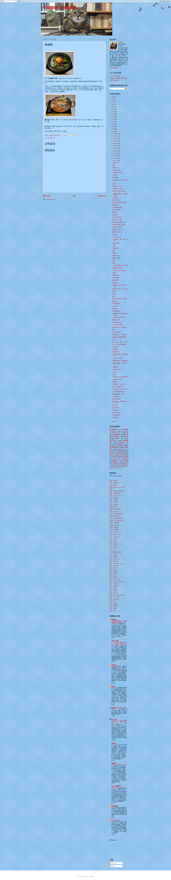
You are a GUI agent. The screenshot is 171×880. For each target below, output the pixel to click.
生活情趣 (119, 445)
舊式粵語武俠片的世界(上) (119, 224)
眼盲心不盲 (115, 205)
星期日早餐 (115, 167)
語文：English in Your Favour (117, 581)
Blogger (91, 876)
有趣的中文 (115, 214)
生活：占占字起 (114, 543)
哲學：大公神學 (114, 480)
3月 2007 (115, 155)
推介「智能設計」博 (117, 386)
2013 (112, 116)
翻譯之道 (115, 460)
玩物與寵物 (114, 447)
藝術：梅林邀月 (114, 572)
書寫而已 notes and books (118, 707)
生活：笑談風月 (114, 554)
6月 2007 (115, 148)
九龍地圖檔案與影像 (116, 666)
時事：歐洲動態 (114, 504)
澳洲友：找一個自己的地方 (116, 520)
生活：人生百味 (114, 538)
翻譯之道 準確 (116, 320)
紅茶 (113, 260)
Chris (121, 42)
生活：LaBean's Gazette (116, 534)
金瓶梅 (114, 291)
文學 (119, 432)
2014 (112, 114)
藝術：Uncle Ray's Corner (116, 563)
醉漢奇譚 (114, 282)
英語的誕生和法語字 (117, 268)
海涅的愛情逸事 (116, 209)
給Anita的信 (114, 744)
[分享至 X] (71, 135)
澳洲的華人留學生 (117, 227)
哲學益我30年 (115, 352)
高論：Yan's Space (114, 597)
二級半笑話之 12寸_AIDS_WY (120, 389)
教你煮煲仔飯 (115, 170)
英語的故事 (115, 410)
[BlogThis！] (70, 135)
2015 (112, 112)
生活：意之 (112, 550)
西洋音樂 (121, 455)
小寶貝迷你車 (115, 396)
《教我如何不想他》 (117, 172)
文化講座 (121, 463)
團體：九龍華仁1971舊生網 (117, 491)
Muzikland (114, 719)
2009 (112, 126)
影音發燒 (125, 460)
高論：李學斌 (113, 608)
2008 (112, 129)
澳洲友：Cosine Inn (115, 511)
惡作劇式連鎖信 (116, 311)
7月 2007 (115, 146)
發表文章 (114, 863)
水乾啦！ (114, 245)
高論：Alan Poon (114, 593)
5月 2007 (115, 151)
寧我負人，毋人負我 (116, 709)
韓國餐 (114, 253)
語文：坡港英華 (114, 586)
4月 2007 (115, 153)
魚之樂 (113, 686)
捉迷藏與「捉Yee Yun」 (118, 229)
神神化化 (112, 455)
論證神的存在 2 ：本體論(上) (119, 334)
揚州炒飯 (114, 405)
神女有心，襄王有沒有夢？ (119, 191)
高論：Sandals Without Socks (117, 595)
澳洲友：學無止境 (114, 516)
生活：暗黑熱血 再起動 (115, 552)
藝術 (114, 465)
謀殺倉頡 (114, 234)
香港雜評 (113, 763)
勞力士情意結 (115, 407)
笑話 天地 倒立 (116, 412)
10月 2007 (115, 138)
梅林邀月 (113, 743)
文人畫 (113, 821)
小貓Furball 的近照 (117, 358)
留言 (113, 866)
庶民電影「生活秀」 (117, 186)
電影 (126, 436)
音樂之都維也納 (116, 332)
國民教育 (120, 451)
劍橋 (113, 296)
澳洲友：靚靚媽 (114, 527)
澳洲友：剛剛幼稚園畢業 (116, 513)
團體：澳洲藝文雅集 (115, 493)
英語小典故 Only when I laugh (120, 289)
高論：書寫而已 (114, 606)
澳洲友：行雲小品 (114, 525)
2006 (112, 421)
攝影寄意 (120, 449)
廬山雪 (114, 339)
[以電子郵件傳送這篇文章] (68, 135)
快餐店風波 (115, 248)
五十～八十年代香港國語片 (119, 344)
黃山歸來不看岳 (116, 399)
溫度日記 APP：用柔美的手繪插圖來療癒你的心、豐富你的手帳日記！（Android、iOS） (119, 722)
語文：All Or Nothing (115, 579)
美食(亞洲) (52, 138)
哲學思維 (117, 456)
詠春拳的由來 (115, 255)
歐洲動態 (113, 619)
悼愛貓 (114, 272)
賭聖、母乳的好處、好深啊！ (119, 298)
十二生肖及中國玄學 (117, 324)
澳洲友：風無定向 (114, 529)
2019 (112, 102)
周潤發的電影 (115, 243)
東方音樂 (122, 453)
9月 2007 (115, 141)
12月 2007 (115, 133)
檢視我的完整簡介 (114, 67)
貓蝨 (113, 250)
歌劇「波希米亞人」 (117, 232)
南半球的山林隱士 (117, 217)
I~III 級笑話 (124, 458)
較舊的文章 (102, 196)
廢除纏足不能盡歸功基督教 (119, 337)
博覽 (113, 463)
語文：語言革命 (114, 588)
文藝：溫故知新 (114, 497)
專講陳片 (115, 461)
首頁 (74, 196)
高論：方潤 (112, 602)
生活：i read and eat (115, 536)
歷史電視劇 (115, 280)
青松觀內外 (115, 197)
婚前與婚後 (115, 177)
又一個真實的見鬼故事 (118, 391)
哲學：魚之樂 (113, 485)
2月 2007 (115, 158)
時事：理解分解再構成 (115, 509)
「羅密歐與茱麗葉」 (117, 207)
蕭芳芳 (114, 263)
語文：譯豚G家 (113, 590)
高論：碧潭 (112, 611)
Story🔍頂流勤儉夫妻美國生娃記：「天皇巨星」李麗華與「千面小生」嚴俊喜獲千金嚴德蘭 (119, 644)
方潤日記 (113, 665)
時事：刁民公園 (114, 500)
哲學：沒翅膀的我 (114, 482)
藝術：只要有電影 (114, 565)
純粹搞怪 (125, 456)
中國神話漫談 (115, 277)
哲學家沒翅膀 (114, 806)
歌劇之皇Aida (115, 200)
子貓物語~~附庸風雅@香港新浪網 (118, 78)
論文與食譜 (114, 687)
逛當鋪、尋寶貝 (116, 258)
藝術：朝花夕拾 (114, 570)
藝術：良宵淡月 (114, 577)
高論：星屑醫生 (114, 604)
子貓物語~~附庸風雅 (60, 7)
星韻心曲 (114, 301)
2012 (112, 119)
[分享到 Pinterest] (75, 135)
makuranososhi (115, 820)
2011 (112, 121)
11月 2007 (115, 136)
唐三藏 (114, 294)
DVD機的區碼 (115, 303)
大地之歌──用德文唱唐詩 (119, 270)
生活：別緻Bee (113, 540)
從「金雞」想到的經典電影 (119, 202)
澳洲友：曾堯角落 (114, 522)
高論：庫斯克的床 (114, 599)
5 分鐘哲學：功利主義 (118, 188)
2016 (112, 109)
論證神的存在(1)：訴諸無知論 (120, 360)
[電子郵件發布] (65, 135)
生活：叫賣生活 (114, 545)
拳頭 (112, 807)
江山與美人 (115, 306)
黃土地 (114, 374)
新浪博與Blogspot (117, 369)
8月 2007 (115, 143)
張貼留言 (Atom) (51, 199)
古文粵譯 (125, 461)
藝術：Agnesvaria (114, 559)
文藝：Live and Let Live (116, 495)
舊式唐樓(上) (115, 349)
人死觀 (114, 372)
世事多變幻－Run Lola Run (119, 384)
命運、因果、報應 (117, 219)
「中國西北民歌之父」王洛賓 (119, 265)
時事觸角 (113, 430)
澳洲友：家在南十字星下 (116, 518)
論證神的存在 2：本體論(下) (119, 327)
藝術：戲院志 (113, 568)
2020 (112, 99)
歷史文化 (113, 441)
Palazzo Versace (116, 237)
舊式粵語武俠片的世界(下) (119, 222)
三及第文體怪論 (123, 466)
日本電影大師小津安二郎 (118, 317)
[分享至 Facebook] (73, 135)
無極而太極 (115, 381)
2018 (112, 104)
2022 (112, 97)
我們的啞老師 (115, 275)
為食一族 (119, 438)
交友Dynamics (116, 162)
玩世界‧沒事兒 (115, 641)
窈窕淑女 (114, 212)
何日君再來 (115, 417)
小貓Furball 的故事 (117, 379)
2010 (112, 124)
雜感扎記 (123, 443)
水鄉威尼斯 (115, 367)
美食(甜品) (118, 468)
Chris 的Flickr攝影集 (115, 76)
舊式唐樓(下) (115, 347)
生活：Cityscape (114, 531)
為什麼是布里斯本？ (117, 322)
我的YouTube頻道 (114, 80)
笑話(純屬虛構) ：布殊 (118, 394)
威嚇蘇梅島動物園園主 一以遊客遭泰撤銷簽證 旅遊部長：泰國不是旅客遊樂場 (119, 622)
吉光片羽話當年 (119, 433)
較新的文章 (47, 196)
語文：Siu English (114, 583)
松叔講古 (114, 466)
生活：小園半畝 (114, 547)
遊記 (120, 465)
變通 (113, 165)
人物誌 (114, 458)
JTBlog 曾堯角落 (115, 786)
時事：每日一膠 (114, 506)
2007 (112, 131)
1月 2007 (115, 160)
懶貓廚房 (126, 465)
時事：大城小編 (114, 502)
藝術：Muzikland (114, 561)
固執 (113, 329)
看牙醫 (114, 183)
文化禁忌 (114, 175)
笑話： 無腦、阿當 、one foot (120, 342)
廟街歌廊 (114, 308)
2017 (112, 107)
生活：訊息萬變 (114, 556)
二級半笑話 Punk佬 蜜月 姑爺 (120, 376)
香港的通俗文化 (116, 415)
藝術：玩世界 (113, 574)
